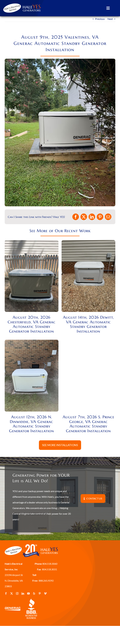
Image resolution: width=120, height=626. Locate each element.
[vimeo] (45, 593)
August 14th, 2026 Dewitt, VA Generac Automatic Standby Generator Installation (88, 324)
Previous (100, 18)
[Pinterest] (100, 217)
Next (110, 18)
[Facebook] (76, 217)
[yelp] (34, 593)
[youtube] (28, 593)
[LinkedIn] (92, 217)
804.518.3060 (49, 563)
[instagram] (17, 593)
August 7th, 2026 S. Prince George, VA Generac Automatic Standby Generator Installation (88, 424)
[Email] (108, 217)
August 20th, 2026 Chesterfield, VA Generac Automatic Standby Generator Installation (31, 324)
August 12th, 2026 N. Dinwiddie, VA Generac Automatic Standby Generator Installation (31, 424)
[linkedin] (23, 593)
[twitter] (11, 593)
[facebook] (6, 593)
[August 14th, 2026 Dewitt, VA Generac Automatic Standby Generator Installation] (88, 242)
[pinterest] (39, 593)
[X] (84, 217)
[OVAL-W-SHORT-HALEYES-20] (22, 2)
